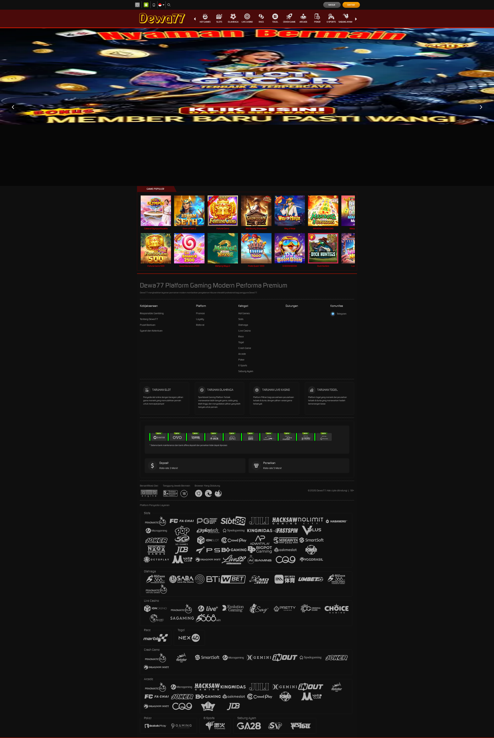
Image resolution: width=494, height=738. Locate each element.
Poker (317, 21)
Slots (219, 21)
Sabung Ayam (345, 21)
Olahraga (233, 21)
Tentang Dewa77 (149, 319)
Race (261, 21)
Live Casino (247, 21)
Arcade (303, 21)
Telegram (341, 313)
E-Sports (331, 21)
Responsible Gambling (152, 313)
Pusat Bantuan (147, 325)
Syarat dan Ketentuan (151, 330)
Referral (200, 325)
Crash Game (289, 21)
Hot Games (205, 21)
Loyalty (200, 319)
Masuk (331, 4)
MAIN (158, 210)
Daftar (351, 4)
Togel (275, 21)
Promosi (200, 313)
